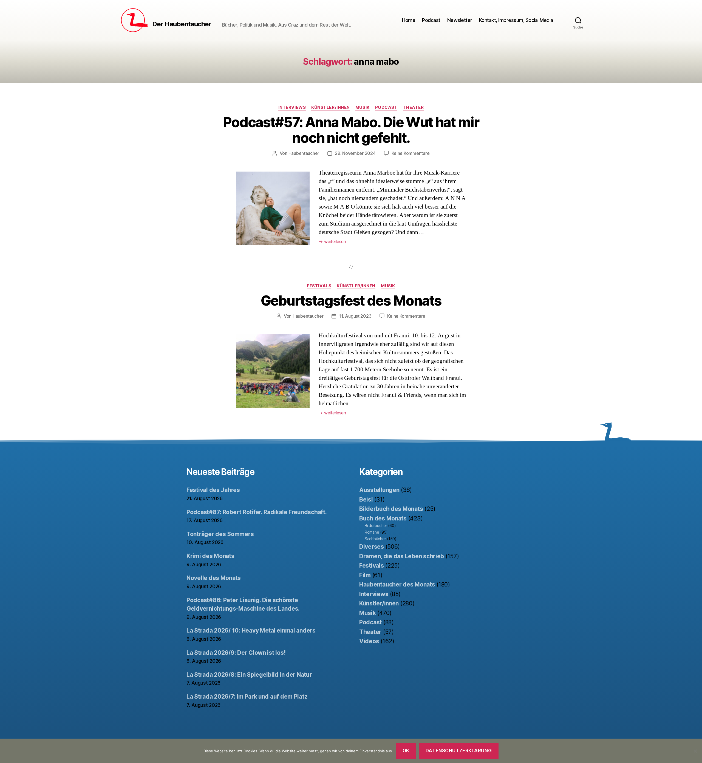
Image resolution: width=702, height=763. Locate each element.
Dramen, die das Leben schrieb (401, 556)
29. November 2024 (355, 153)
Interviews (292, 107)
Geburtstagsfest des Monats (351, 300)
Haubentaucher (303, 153)
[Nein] (695, 751)
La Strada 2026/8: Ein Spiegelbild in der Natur (249, 674)
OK (406, 750)
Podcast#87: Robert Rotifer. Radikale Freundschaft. (256, 512)
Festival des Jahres (213, 489)
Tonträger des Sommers (220, 534)
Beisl (366, 499)
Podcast (431, 20)
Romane (372, 532)
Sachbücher (375, 538)
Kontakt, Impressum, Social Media (516, 20)
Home (408, 20)
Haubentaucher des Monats (397, 584)
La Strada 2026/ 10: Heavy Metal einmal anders (251, 630)
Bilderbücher (376, 525)
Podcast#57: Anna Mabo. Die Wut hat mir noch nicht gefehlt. (351, 130)
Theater (413, 107)
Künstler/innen (330, 107)
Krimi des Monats (210, 556)
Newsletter (459, 20)
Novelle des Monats (213, 577)
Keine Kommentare (411, 153)
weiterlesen (332, 241)
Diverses (371, 546)
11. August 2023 (355, 316)
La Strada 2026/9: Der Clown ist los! (235, 652)
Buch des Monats (383, 518)
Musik (362, 107)
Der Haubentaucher (181, 24)
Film (365, 575)
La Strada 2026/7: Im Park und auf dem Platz (246, 696)
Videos (369, 641)
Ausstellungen (379, 489)
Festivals (319, 285)
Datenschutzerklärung (459, 750)
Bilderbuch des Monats (391, 508)
